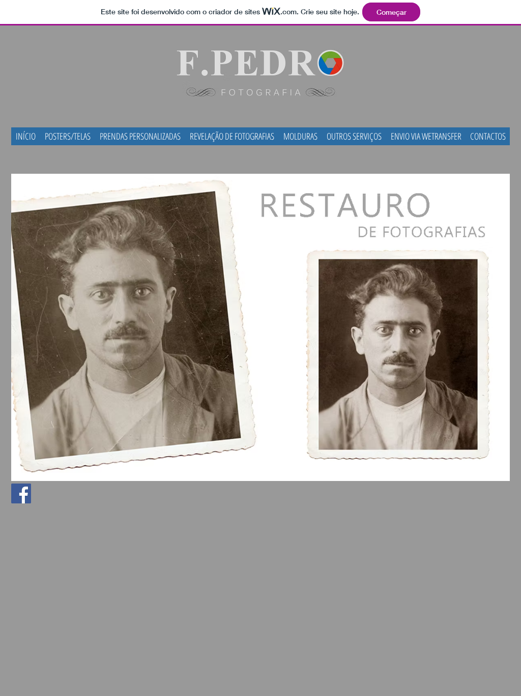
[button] (354, 136)
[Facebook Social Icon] (21, 493)
